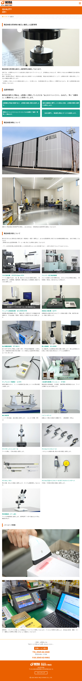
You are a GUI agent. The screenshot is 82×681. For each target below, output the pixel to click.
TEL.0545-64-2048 (41, 652)
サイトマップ (41, 673)
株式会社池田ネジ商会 (6, 3)
